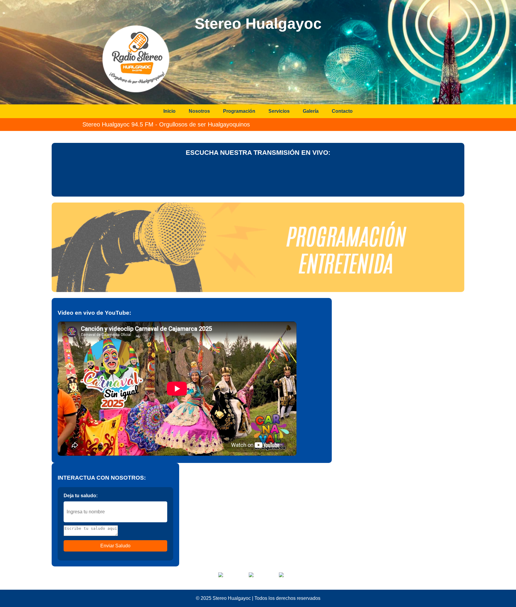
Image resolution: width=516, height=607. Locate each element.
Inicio (169, 111)
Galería (311, 111)
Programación (239, 111)
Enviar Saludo (115, 545)
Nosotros (199, 111)
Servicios (279, 111)
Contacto (342, 111)
